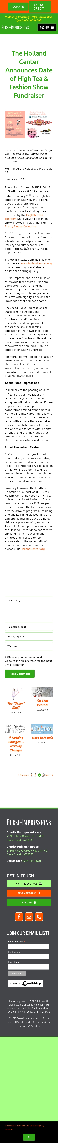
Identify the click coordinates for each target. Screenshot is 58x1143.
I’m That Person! (42, 703)
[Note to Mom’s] (42, 729)
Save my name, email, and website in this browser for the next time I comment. (28, 660)
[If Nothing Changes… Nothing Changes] (16, 729)
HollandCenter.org (33, 549)
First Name (14, 952)
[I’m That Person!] (42, 692)
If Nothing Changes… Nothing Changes (16, 743)
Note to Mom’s (42, 737)
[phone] (39, 916)
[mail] (29, 916)
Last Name (13, 962)
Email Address (16, 941)
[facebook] (19, 916)
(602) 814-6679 (32, 861)
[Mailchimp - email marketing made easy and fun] (26, 981)
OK (29, 1137)
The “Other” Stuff (15, 705)
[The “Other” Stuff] (16, 693)
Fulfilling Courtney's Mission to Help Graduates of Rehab (29, 18)
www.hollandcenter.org (36, 263)
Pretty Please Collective (20, 226)
